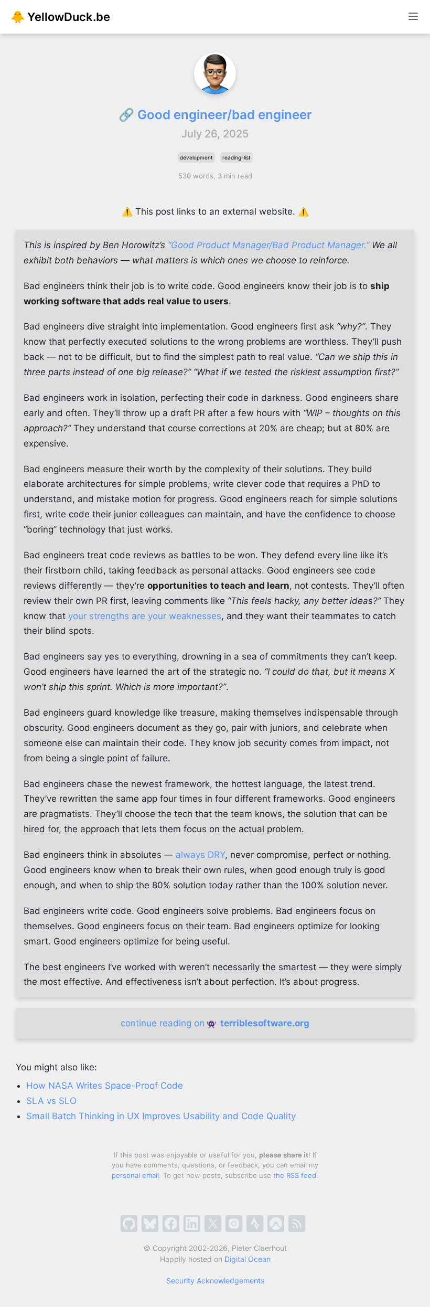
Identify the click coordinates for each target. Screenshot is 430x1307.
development (196, 157)
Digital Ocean (247, 1259)
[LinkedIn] (192, 1223)
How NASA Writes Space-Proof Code (104, 1085)
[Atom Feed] (296, 1223)
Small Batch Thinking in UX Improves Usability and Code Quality (161, 1116)
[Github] (129, 1223)
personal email (135, 1175)
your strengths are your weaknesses (144, 616)
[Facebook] (171, 1223)
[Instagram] (233, 1223)
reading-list (236, 157)
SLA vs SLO (51, 1101)
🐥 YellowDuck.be (60, 17)
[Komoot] (275, 1223)
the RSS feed (294, 1175)
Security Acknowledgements (215, 1280)
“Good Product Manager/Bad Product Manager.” (268, 245)
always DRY (200, 854)
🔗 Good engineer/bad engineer (215, 114)
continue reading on (215, 1023)
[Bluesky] (150, 1223)
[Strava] (254, 1223)
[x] (213, 1223)
